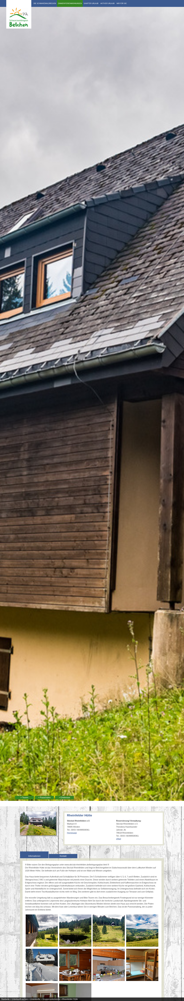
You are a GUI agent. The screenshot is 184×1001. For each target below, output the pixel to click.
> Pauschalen (44, 797)
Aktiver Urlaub (107, 3)
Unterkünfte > (36, 999)
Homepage (72, 833)
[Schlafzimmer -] (142, 965)
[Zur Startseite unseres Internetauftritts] (18, 28)
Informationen (34, 856)
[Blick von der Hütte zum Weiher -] (42, 931)
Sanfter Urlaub (91, 3)
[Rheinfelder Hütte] (38, 834)
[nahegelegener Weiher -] (75, 931)
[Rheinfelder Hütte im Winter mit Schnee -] (42, 965)
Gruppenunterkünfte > (52, 999)
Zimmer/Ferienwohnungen (70, 3)
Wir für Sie (122, 3)
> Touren (24, 797)
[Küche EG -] (109, 965)
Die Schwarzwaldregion (45, 3)
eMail (118, 839)
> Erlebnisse (64, 797)
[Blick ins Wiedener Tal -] (142, 931)
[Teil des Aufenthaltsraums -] (75, 965)
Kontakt (63, 856)
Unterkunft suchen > (21, 999)
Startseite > (6, 999)
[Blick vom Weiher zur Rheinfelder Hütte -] (109, 931)
